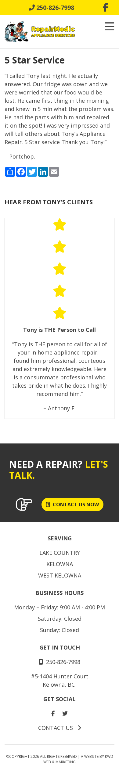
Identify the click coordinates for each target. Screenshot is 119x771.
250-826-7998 (54, 7)
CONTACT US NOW (76, 504)
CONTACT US (56, 727)
